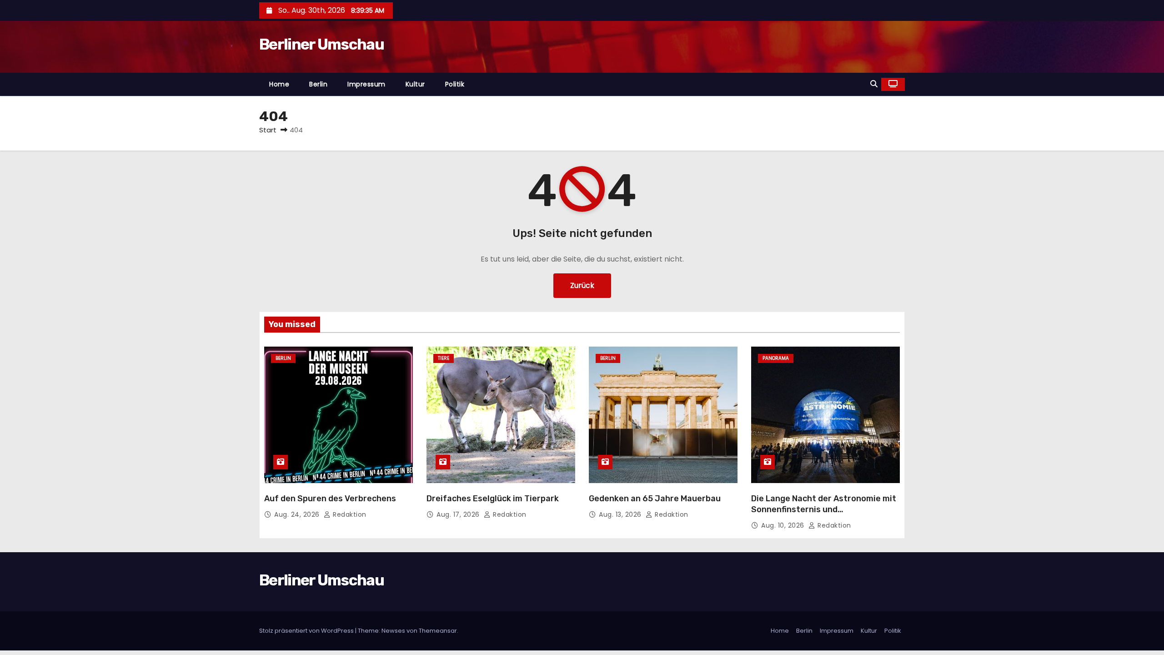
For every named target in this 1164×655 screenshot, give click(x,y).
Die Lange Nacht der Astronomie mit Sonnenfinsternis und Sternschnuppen (823, 509)
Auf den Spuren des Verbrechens (330, 499)
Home (279, 84)
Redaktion (348, 514)
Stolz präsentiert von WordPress (307, 630)
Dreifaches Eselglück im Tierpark (492, 499)
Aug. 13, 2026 (621, 514)
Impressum (366, 84)
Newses (393, 630)
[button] (874, 84)
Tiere (443, 358)
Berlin (318, 84)
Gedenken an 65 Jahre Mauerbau (655, 499)
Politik (455, 84)
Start (267, 130)
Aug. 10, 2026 (783, 525)
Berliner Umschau (321, 44)
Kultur (415, 84)
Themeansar (438, 630)
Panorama (776, 358)
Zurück (582, 285)
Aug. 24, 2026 (297, 514)
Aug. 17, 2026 (459, 514)
